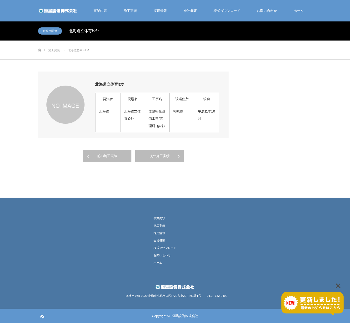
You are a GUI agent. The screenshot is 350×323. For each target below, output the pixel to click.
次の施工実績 (160, 156)
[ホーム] (39, 42)
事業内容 (100, 11)
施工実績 (130, 11)
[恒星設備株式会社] (58, 10)
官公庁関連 (50, 31)
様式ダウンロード (227, 11)
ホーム (299, 11)
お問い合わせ (267, 11)
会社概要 (190, 11)
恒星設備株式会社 (185, 316)
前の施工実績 (107, 156)
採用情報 (160, 11)
